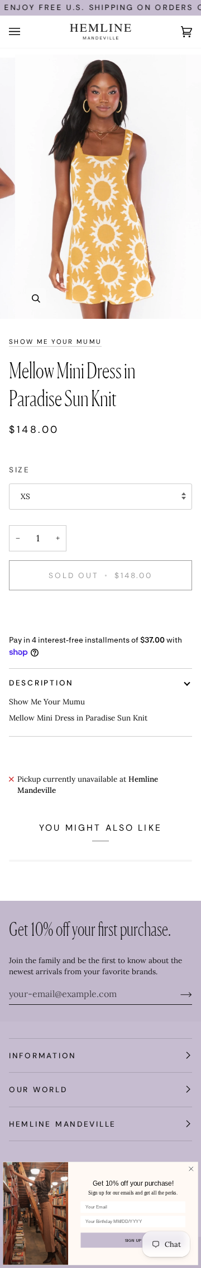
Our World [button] (38, 1089)
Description (41, 683)
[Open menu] (25, 32)
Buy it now (100, 613)
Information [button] (42, 1055)
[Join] (177, 994)
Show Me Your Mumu (55, 342)
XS (25, 496)
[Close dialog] (191, 1169)
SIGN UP (133, 1240)
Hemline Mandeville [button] (62, 1124)
